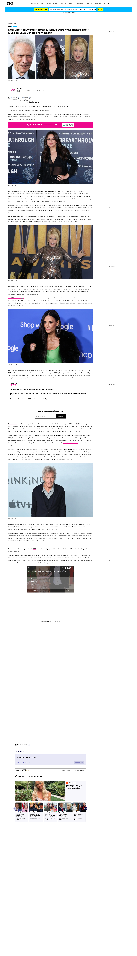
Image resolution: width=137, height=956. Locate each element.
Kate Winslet (12, 370)
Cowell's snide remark (70, 443)
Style (49, 3)
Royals (55, 3)
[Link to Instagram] (109, 3)
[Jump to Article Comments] (9, 98)
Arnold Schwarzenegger (16, 298)
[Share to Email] (31, 98)
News (14, 23)
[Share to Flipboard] (25, 98)
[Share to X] (20, 98)
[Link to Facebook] (105, 3)
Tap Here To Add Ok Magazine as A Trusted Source (44, 125)
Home (10, 23)
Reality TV (34, 3)
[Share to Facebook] (14, 98)
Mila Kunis (11, 205)
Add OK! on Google (33, 102)
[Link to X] (113, 3)
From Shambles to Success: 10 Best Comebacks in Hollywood (30, 399)
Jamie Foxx (12, 114)
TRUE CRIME (79, 3)
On (26, 533)
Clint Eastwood (13, 191)
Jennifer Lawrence (14, 555)
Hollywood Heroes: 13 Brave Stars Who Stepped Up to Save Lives (31, 389)
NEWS (42, 3)
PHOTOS (63, 3)
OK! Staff (19, 88)
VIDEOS (70, 3)
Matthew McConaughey (16, 524)
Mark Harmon (12, 424)
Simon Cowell (12, 435)
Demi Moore (12, 286)
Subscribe (98, 3)
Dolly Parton (12, 216)
